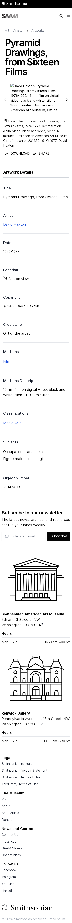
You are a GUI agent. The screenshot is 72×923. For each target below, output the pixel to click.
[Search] (61, 16)
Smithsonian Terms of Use (21, 777)
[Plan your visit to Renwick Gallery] (42, 724)
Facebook (9, 870)
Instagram (9, 877)
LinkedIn (8, 891)
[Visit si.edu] (36, 908)
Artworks (37, 30)
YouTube (8, 884)
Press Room (10, 841)
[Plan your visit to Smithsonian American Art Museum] (42, 625)
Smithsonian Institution (18, 764)
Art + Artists (13, 30)
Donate (7, 820)
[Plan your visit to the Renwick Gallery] (36, 678)
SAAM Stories (12, 848)
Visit (5, 799)
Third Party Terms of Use (20, 784)
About (6, 806)
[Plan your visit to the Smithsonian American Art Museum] (36, 579)
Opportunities (11, 855)
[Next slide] (67, 100)
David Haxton (14, 224)
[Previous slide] (5, 100)
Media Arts (12, 423)
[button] (5, 120)
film (6, 361)
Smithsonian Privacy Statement (24, 770)
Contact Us (10, 835)
